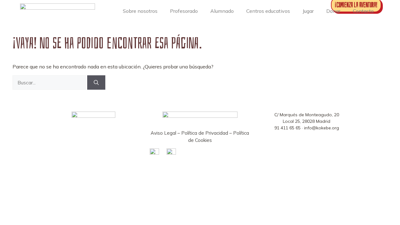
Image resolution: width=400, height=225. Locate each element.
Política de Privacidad (204, 133)
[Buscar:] (49, 82)
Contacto (363, 11)
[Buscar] (96, 82)
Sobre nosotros (140, 11)
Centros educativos (268, 11)
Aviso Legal (163, 133)
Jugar (308, 11)
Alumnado (222, 11)
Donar (333, 11)
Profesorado (184, 11)
